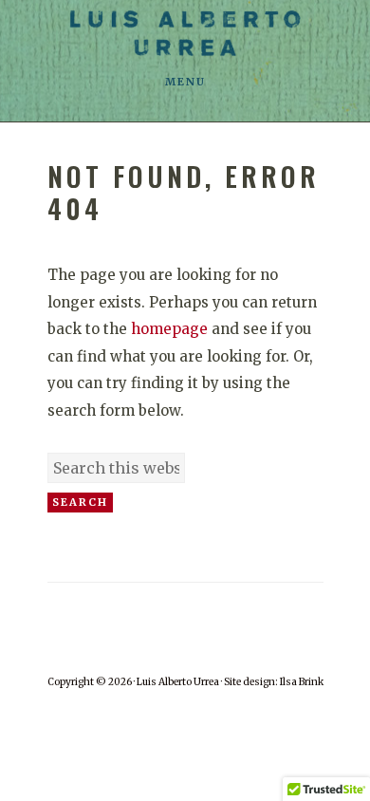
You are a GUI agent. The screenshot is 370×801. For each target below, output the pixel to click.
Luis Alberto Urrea (185, 33)
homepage (169, 329)
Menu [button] (185, 81)
